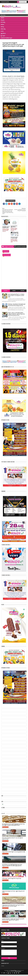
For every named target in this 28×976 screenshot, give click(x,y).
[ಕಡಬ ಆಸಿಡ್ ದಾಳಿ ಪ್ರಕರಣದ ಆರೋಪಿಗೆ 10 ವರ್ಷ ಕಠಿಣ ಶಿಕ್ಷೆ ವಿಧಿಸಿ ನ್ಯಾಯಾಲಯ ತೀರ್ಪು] (14, 830)
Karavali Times (14, 970)
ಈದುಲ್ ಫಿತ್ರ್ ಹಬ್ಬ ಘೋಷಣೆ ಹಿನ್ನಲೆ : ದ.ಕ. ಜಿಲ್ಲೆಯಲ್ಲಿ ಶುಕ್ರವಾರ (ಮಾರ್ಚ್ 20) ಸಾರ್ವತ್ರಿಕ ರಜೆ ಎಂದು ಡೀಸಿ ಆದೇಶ (16, 295)
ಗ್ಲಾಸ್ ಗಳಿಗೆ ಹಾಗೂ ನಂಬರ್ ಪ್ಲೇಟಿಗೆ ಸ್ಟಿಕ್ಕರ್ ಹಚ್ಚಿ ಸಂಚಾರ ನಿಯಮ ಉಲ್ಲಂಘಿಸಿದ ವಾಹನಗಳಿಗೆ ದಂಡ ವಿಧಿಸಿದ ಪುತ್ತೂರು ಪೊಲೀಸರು (12, 865)
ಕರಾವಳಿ (3, 813)
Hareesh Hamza (18, 971)
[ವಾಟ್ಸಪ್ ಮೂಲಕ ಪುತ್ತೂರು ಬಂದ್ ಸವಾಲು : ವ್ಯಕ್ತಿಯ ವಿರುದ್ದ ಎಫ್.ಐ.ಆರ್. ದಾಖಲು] (14, 884)
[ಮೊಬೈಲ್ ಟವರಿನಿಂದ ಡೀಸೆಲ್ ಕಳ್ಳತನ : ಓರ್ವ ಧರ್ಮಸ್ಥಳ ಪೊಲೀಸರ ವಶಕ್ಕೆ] (14, 844)
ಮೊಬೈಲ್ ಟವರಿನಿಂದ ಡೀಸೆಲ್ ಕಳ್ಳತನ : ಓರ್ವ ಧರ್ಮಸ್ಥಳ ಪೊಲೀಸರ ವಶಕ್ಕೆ (13, 851)
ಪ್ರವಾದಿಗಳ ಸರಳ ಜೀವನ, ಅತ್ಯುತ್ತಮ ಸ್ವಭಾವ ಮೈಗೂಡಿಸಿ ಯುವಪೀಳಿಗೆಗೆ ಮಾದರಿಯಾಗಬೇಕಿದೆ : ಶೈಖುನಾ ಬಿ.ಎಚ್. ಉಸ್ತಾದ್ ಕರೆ (13, 919)
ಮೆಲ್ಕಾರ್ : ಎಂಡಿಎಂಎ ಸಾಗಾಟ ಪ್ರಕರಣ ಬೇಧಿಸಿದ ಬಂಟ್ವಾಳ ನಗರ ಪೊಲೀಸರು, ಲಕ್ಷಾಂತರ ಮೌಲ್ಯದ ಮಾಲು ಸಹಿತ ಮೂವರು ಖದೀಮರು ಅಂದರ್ (16, 314)
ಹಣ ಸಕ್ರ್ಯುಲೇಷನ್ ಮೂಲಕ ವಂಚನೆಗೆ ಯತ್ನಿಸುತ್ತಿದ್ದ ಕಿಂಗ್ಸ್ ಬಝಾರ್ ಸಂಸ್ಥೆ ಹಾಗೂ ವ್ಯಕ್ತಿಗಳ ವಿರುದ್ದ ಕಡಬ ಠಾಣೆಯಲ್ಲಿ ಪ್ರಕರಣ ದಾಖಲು (13, 824)
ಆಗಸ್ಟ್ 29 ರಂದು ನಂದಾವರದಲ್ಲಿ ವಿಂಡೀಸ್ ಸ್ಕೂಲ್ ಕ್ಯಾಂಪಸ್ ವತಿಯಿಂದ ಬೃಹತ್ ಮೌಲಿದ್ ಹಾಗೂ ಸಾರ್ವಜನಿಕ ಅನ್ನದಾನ (13, 905)
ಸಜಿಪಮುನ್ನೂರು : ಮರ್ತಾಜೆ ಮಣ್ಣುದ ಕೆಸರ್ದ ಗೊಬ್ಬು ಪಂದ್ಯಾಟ (11, 878)
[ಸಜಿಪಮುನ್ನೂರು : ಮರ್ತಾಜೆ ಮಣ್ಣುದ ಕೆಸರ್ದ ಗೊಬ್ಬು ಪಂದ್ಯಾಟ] (14, 871)
